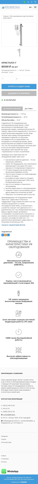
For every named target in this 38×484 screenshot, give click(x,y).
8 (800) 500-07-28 (9, 412)
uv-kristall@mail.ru (9, 415)
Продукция (4, 436)
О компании (5, 459)
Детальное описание (12, 109)
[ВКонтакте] (3, 235)
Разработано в (15, 482)
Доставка (29, 109)
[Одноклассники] (5, 235)
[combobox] (10, 79)
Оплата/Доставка (6, 442)
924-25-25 (6, 408)
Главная (3, 456)
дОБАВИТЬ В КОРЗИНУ (19, 93)
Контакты (4, 462)
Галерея (3, 439)
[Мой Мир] (8, 235)
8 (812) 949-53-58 (9, 405)
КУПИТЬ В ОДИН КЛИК (19, 86)
